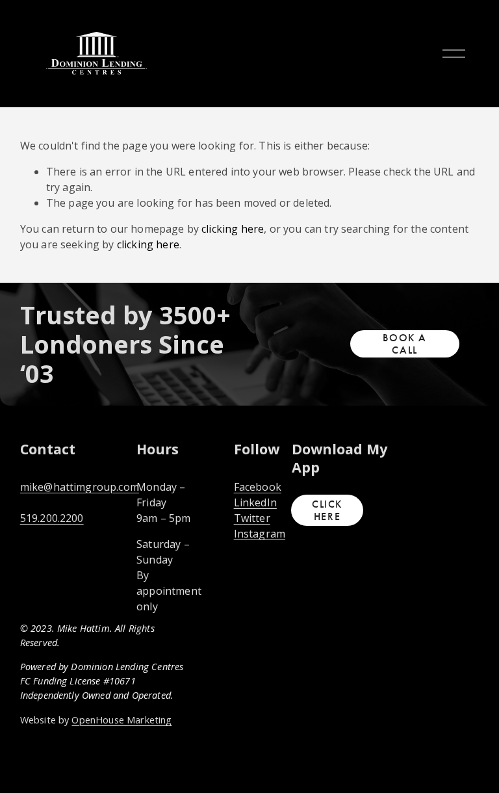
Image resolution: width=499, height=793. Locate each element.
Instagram (259, 533)
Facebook (257, 487)
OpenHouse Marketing (121, 719)
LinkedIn (255, 502)
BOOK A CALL (405, 344)
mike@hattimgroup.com (79, 487)
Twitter (252, 518)
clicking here (232, 229)
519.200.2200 (52, 518)
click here (327, 510)
